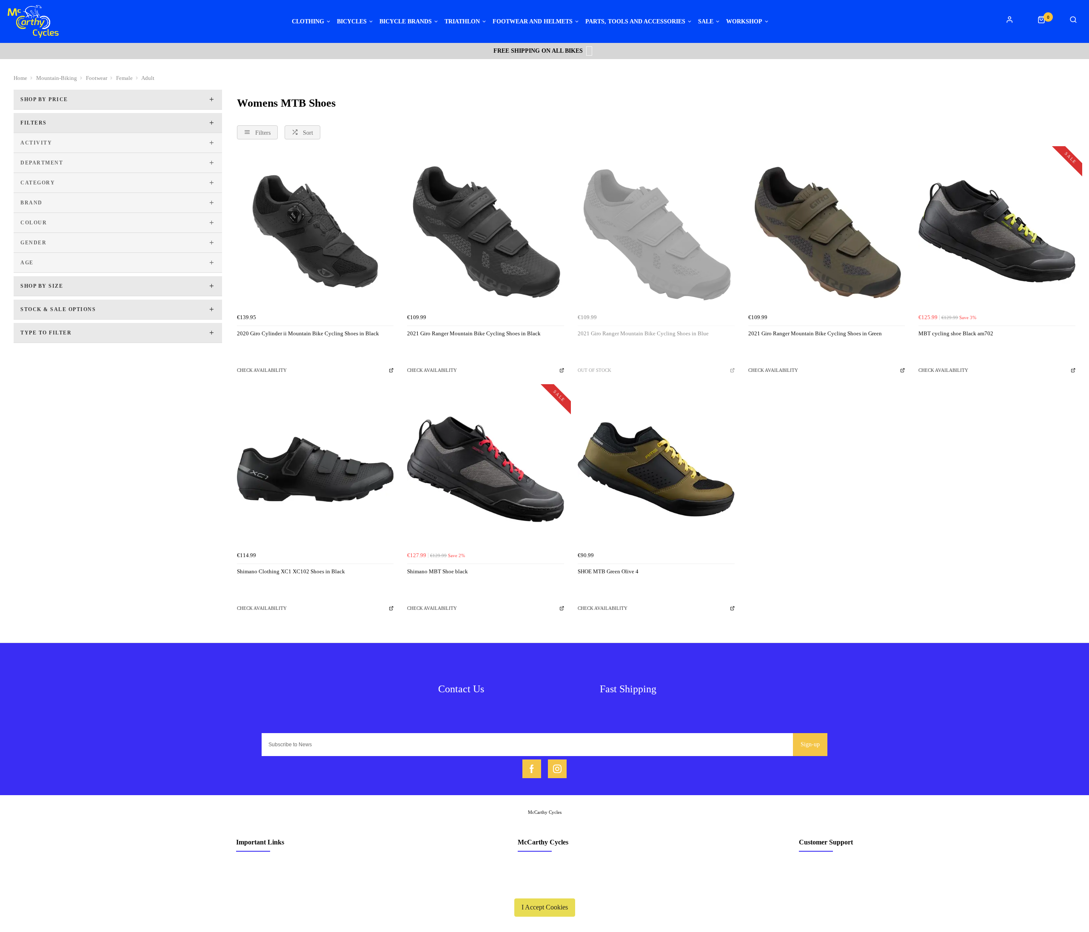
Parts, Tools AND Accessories (635, 22)
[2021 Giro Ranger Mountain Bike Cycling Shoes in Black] (485, 231)
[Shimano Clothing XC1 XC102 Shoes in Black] (315, 469)
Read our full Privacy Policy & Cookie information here (544, 887)
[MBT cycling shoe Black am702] (996, 231)
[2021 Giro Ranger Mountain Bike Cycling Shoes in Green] (826, 231)
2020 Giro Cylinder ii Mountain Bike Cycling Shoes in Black (308, 333)
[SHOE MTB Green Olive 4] (656, 469)
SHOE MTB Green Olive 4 (608, 571)
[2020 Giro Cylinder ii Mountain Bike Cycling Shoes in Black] (315, 231)
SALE (705, 22)
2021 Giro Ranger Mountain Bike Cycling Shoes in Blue (643, 333)
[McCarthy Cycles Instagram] (557, 768)
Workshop (744, 22)
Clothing (308, 22)
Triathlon (462, 22)
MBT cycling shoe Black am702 (955, 333)
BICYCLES (352, 22)
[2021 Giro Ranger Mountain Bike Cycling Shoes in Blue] (656, 231)
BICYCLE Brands (405, 22)
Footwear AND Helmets (533, 22)
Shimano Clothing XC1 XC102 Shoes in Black (291, 571)
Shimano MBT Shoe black (437, 571)
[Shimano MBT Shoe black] (485, 469)
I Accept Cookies (545, 907)
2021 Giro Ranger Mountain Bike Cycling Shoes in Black (474, 333)
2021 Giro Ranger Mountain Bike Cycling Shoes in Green (815, 333)
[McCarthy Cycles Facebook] (531, 768)
